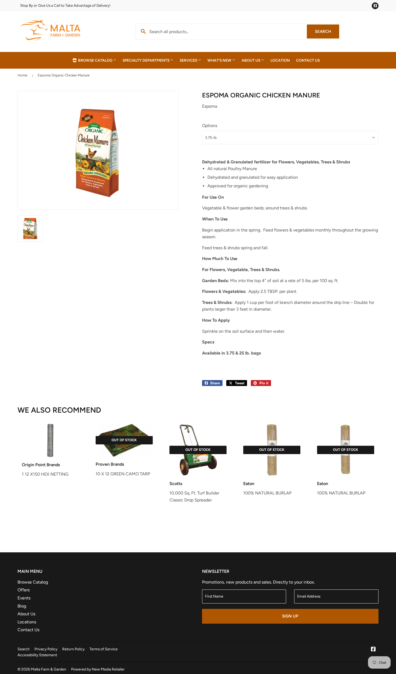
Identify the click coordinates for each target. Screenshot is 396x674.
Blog (22, 606)
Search (327, 31)
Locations (27, 621)
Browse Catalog (95, 60)
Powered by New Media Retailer (98, 669)
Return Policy (73, 649)
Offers (24, 589)
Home (22, 75)
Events (24, 598)
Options (209, 125)
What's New (219, 60)
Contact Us (308, 60)
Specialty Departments (146, 60)
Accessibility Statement (37, 655)
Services (189, 60)
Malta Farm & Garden (48, 669)
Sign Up (290, 616)
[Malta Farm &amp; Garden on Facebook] (373, 649)
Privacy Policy (45, 649)
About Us (251, 60)
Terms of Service (103, 649)
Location (280, 60)
